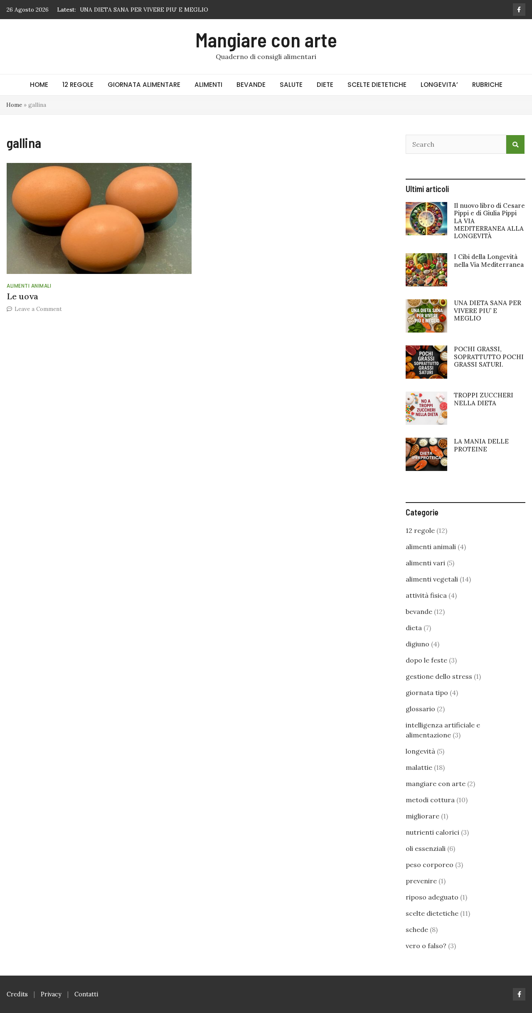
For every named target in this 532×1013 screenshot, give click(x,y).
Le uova (22, 296)
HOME (39, 84)
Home (14, 104)
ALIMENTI (208, 84)
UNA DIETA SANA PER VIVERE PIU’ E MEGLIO (487, 310)
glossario (420, 709)
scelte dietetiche (432, 913)
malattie (419, 767)
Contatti (86, 994)
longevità (420, 751)
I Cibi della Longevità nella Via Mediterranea (489, 260)
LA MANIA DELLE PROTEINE (481, 445)
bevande (419, 611)
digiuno (417, 644)
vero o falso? (426, 946)
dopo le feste (426, 660)
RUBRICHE (487, 84)
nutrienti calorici (432, 832)
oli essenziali (426, 848)
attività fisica (426, 595)
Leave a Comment (38, 309)
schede (417, 929)
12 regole (420, 530)
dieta (414, 628)
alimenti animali (29, 285)
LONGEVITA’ (439, 84)
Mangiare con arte (266, 39)
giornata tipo (427, 692)
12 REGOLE (78, 84)
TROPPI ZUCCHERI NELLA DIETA (483, 399)
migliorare (422, 816)
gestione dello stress (439, 676)
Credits (17, 994)
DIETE (325, 84)
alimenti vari (425, 563)
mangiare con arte (436, 783)
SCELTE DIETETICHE (376, 84)
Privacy (51, 994)
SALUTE (291, 84)
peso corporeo (429, 864)
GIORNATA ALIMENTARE (144, 84)
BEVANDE (251, 84)
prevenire (421, 881)
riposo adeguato (432, 897)
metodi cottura (430, 800)
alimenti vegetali (432, 579)
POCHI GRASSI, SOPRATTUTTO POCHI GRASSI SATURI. (158, 12)
